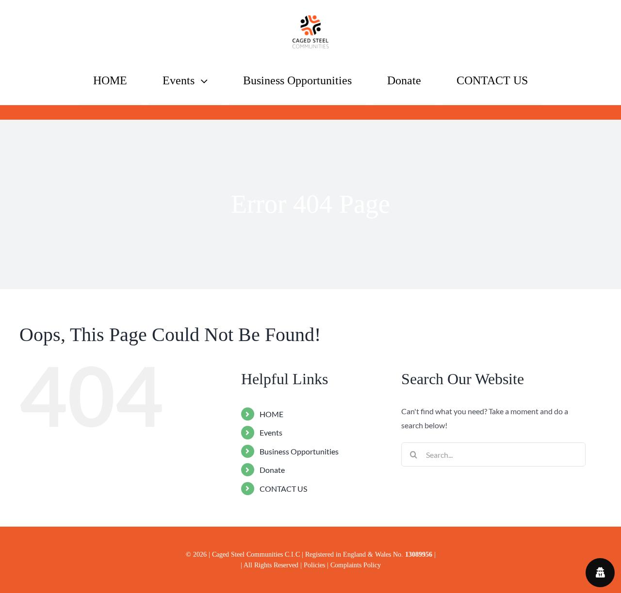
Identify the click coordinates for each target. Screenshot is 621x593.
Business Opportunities (299, 451)
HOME (271, 414)
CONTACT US (283, 488)
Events (271, 432)
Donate (272, 469)
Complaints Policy (355, 565)
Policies (315, 565)
